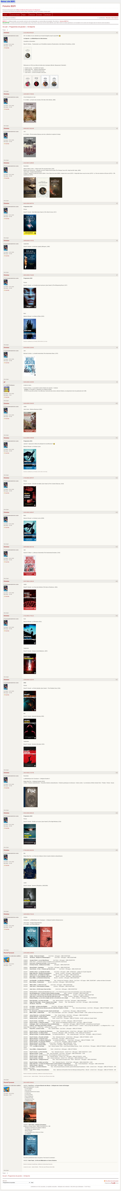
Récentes (108, 17)
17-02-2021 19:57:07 (29, 477)
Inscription (39, 14)
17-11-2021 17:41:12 (29, 615)
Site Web (7, 47)
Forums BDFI (9, 6)
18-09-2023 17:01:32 (29, 914)
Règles (24, 14)
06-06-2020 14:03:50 (29, 382)
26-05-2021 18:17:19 (29, 546)
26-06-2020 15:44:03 (29, 403)
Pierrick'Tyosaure (9, 952)
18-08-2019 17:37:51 (29, 240)
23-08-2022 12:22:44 (29, 679)
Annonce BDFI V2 (64, 21)
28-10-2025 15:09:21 (29, 1082)
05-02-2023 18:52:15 (29, 813)
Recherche (32, 14)
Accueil (5, 14)
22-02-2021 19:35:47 (29, 512)
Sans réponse (114, 17)
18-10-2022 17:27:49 (29, 772)
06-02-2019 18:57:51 (29, 203)
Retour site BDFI (8, 1)
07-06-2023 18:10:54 (29, 850)
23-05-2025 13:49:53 (29, 952)
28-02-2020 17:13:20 (29, 275)
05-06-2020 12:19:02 (29, 347)
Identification (48, 14)
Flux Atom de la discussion (112, 1181)
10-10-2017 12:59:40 (29, 162)
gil (4, 382)
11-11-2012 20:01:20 (29, 32)
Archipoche (31, 27)
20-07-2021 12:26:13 (29, 581)
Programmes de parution (17, 27)
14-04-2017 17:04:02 (29, 94)
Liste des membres (15, 14)
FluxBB (113, 1183)
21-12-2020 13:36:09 (29, 437)
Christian (6, 32)
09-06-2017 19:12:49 (29, 128)
